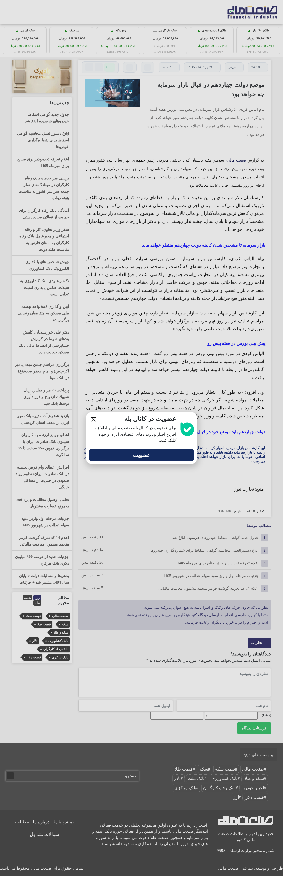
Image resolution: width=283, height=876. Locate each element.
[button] (93, 420)
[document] (141, 438)
